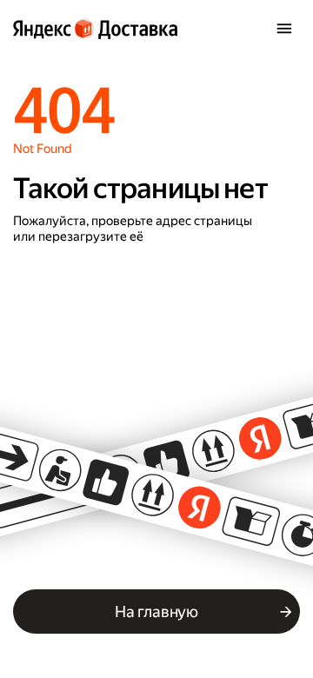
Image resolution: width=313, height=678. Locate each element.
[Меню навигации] (284, 28)
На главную (156, 611)
